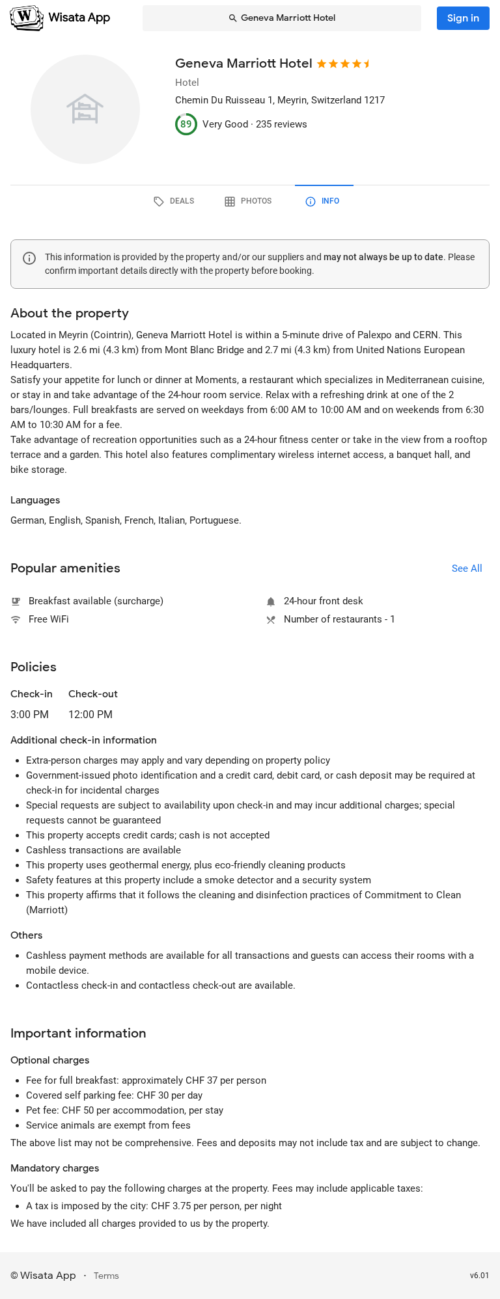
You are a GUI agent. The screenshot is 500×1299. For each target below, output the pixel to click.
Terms (106, 1275)
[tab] (175, 202)
